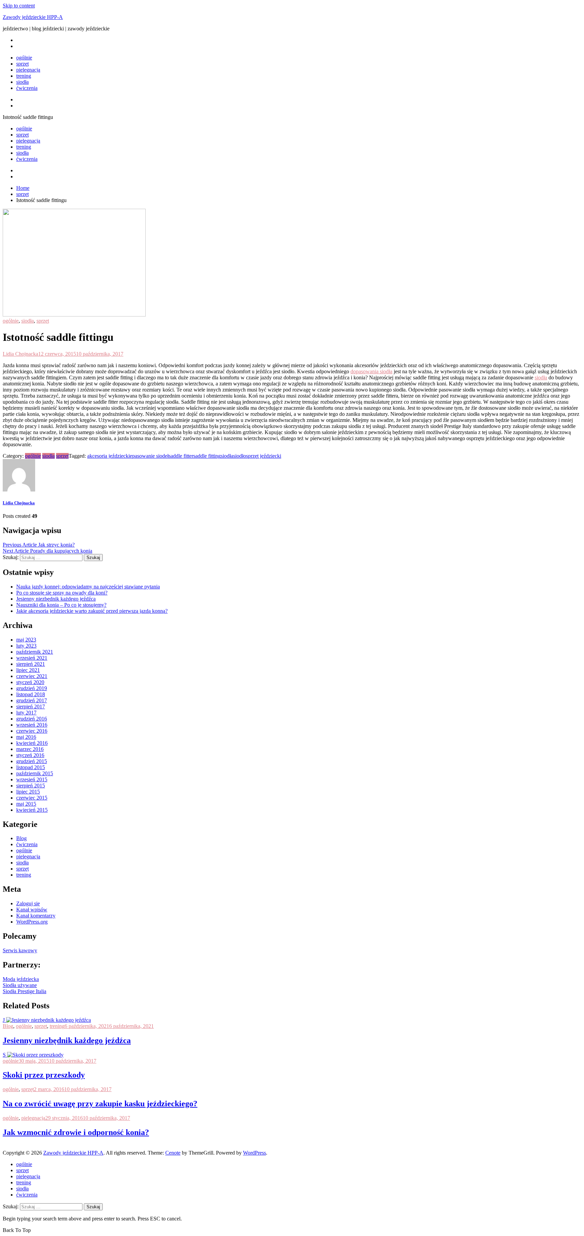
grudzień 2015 (31, 761)
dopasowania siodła (371, 371)
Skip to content (19, 5)
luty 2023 (26, 646)
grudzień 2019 (31, 688)
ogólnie (24, 57)
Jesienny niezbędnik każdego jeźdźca (56, 599)
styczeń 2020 (30, 682)
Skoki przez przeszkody (44, 1074)
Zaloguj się (28, 903)
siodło (239, 456)
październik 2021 (34, 652)
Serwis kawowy (20, 950)
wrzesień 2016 (31, 725)
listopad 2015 (30, 767)
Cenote (172, 1153)
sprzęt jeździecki (263, 456)
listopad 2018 (30, 694)
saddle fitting (207, 456)
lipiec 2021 (28, 670)
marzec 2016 (30, 749)
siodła (22, 82)
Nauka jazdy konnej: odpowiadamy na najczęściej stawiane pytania (88, 586)
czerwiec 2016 (31, 731)
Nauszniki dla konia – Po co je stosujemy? (61, 605)
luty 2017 (26, 712)
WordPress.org (32, 922)
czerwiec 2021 (31, 676)
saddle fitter (181, 456)
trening (23, 76)
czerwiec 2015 (31, 798)
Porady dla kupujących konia (47, 551)
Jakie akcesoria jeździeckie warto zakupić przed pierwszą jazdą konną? (92, 611)
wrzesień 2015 (31, 779)
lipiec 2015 (28, 791)
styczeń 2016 (30, 755)
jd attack (12, 1147)
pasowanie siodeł (150, 456)
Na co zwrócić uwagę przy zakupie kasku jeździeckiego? (100, 1103)
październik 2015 (34, 773)
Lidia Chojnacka (20, 354)
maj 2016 (26, 737)
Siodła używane (20, 985)
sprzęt (22, 64)
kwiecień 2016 (32, 743)
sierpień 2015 (30, 785)
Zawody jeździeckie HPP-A (33, 17)
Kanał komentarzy (35, 915)
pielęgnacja (28, 70)
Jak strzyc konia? (39, 545)
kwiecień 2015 (32, 810)
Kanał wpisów (31, 909)
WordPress (254, 1153)
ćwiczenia (27, 88)
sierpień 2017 (30, 706)
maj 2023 (26, 639)
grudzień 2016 (31, 719)
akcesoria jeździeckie (109, 456)
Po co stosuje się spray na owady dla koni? (61, 593)
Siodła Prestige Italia (24, 991)
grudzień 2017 (31, 700)
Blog (21, 838)
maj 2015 (26, 804)
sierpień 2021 (30, 664)
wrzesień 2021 (31, 658)
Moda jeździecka (21, 979)
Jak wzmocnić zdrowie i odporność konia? (76, 1132)
